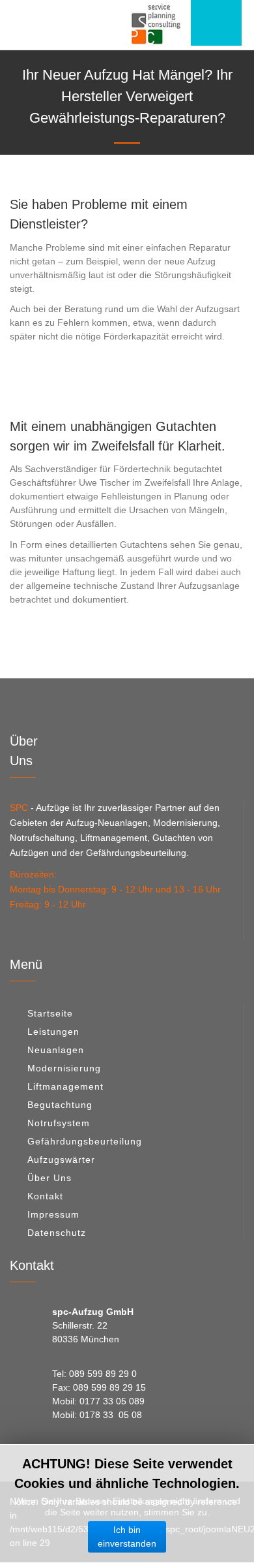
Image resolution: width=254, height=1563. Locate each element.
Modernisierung (64, 1068)
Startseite (50, 1013)
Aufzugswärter (61, 1159)
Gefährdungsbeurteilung (84, 1141)
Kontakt (45, 1196)
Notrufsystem (58, 1123)
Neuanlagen (55, 1050)
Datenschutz (56, 1232)
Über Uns (49, 1178)
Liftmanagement (65, 1086)
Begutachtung (59, 1104)
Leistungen (53, 1031)
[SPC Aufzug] (155, 24)
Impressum (53, 1214)
